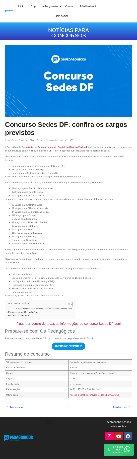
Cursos (69, 6)
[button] (49, 422)
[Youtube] (118, 436)
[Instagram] (109, 436)
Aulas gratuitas (50, 6)
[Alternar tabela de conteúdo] (68, 304)
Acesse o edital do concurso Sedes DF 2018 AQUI (94, 395)
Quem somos (60, 15)
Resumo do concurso (18, 316)
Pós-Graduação (88, 6)
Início (21, 6)
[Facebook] (128, 436)
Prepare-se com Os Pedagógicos (24, 312)
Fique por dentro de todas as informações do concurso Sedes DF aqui (43, 309)
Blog (33, 6)
